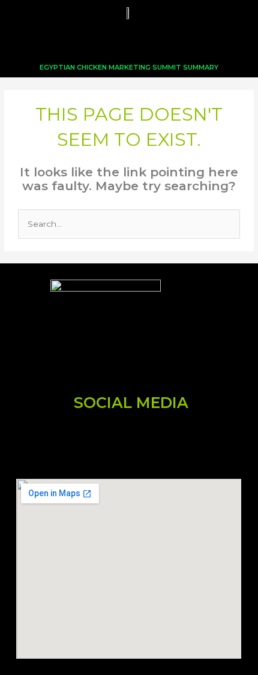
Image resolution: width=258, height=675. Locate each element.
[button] (129, 42)
